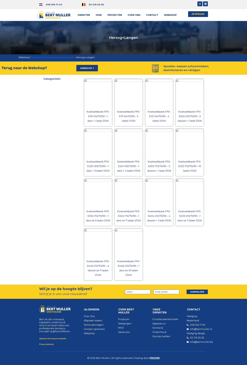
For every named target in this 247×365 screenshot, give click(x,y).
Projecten (114, 15)
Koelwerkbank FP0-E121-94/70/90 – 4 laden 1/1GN (159, 116)
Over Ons (134, 15)
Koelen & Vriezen (42, 57)
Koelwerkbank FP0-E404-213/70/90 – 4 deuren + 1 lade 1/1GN (159, 216)
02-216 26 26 (96, 4)
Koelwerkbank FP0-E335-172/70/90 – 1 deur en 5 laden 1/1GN (98, 216)
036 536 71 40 (54, 4)
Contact (152, 15)
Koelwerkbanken (64, 57)
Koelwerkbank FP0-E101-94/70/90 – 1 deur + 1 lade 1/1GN (97, 116)
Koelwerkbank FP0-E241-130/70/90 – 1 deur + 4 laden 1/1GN (128, 166)
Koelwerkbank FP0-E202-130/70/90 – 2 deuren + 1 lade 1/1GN (190, 116)
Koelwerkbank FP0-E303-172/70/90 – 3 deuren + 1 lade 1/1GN (159, 166)
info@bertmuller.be (201, 342)
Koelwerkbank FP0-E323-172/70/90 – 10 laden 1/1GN (189, 166)
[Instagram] (199, 3)
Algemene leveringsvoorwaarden (52, 339)
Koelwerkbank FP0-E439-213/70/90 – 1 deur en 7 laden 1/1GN (190, 216)
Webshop (170, 15)
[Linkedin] (205, 3)
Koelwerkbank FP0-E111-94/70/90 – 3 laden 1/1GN (128, 116)
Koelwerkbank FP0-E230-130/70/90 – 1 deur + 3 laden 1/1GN (97, 166)
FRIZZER (155, 358)
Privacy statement (46, 344)
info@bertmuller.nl (201, 329)
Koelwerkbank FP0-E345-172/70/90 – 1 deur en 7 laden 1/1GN (128, 216)
